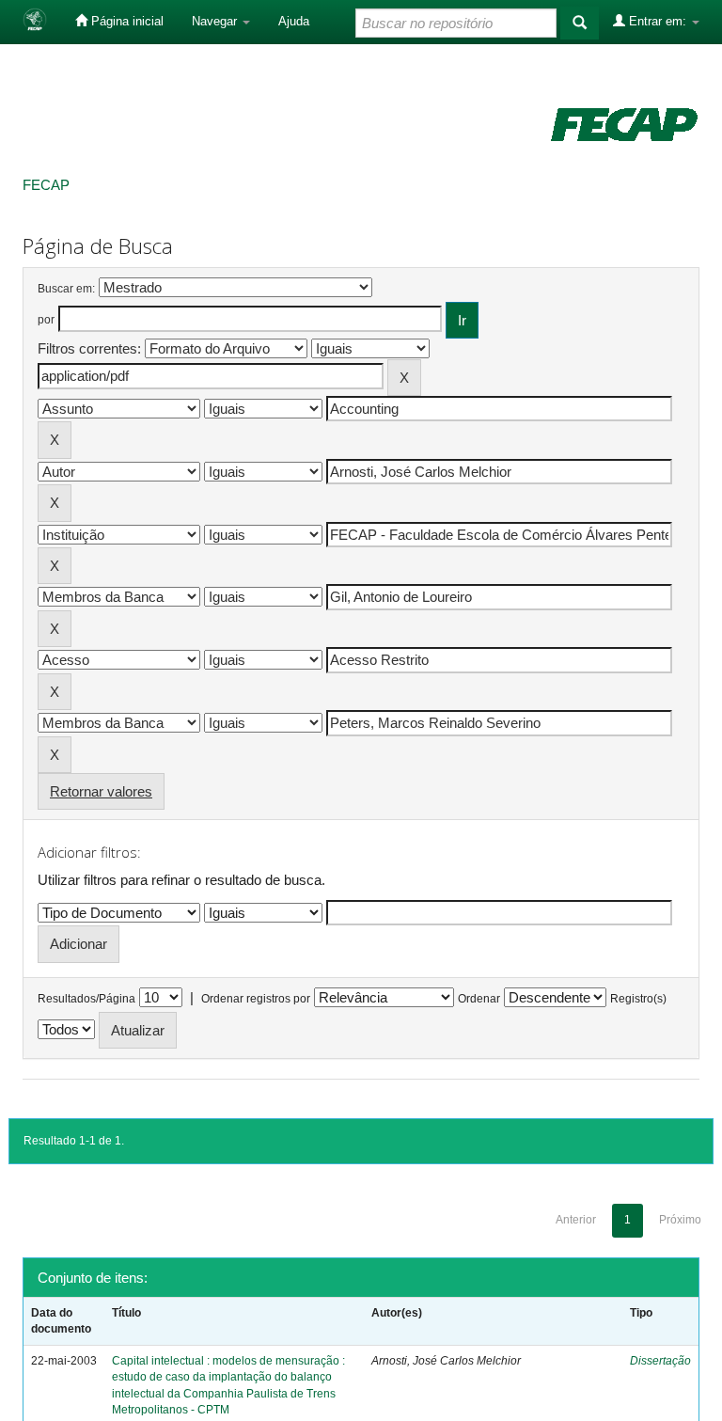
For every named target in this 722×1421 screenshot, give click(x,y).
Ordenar (479, 998)
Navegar (216, 21)
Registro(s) (638, 998)
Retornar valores (101, 791)
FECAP (46, 185)
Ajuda (293, 21)
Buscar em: (66, 288)
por (46, 319)
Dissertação (660, 1360)
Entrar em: (657, 21)
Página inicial (125, 21)
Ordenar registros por (255, 998)
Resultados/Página (86, 998)
